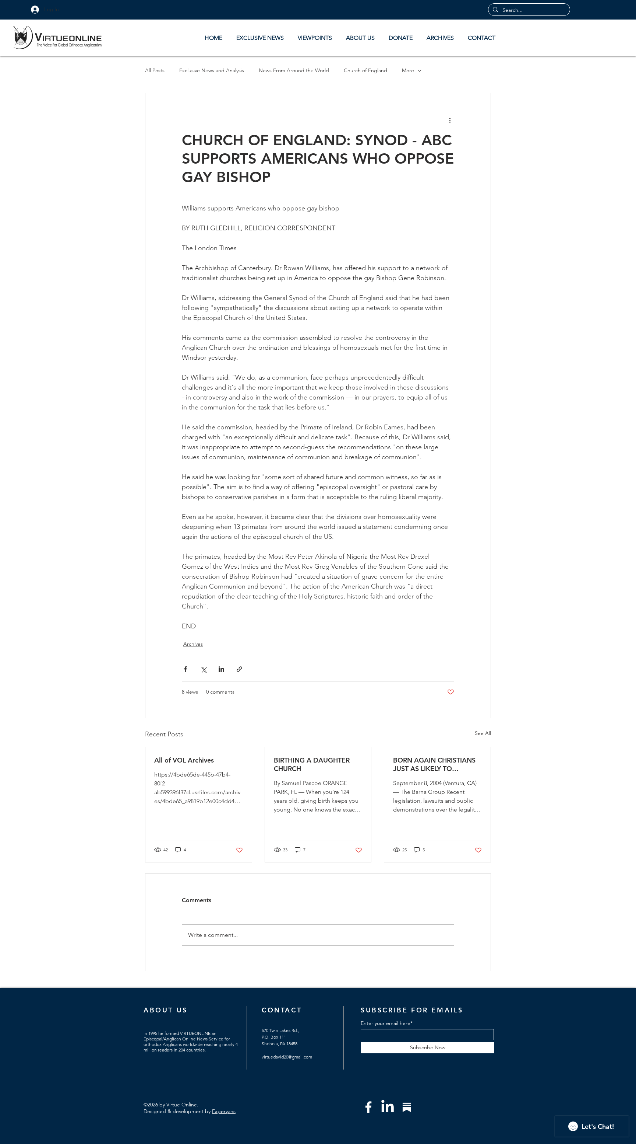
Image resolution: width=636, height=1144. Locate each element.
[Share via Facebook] (185, 669)
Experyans (224, 1111)
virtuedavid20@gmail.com (287, 1057)
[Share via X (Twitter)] (203, 669)
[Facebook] (368, 1107)
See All (483, 733)
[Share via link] (239, 669)
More (408, 70)
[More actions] (449, 119)
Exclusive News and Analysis (211, 70)
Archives (193, 644)
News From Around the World (294, 70)
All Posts (155, 70)
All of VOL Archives (184, 760)
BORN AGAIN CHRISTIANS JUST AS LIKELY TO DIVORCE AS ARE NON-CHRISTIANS (434, 764)
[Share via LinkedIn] (221, 669)
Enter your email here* (387, 1023)
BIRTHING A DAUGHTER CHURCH (312, 764)
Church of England (365, 70)
